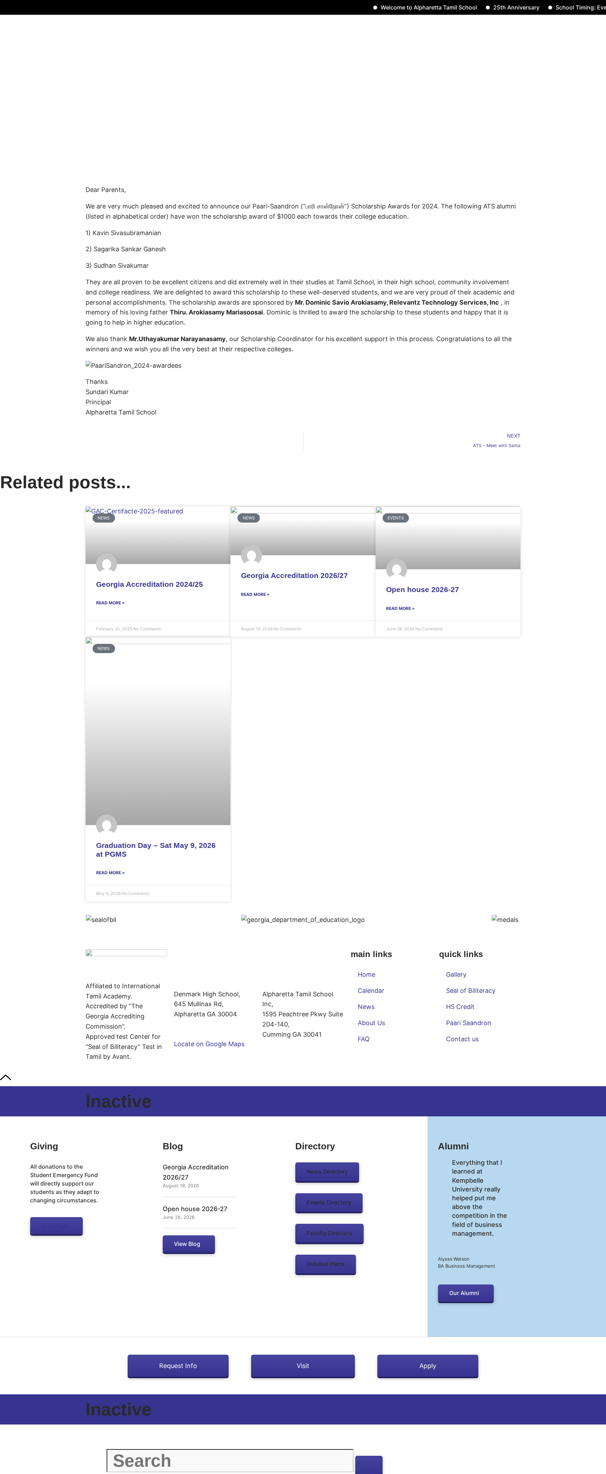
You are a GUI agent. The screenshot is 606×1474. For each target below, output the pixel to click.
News (366, 1006)
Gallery (456, 974)
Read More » (110, 602)
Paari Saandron (468, 1023)
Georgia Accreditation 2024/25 (149, 584)
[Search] (369, 1465)
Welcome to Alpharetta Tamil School (407, 7)
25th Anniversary (495, 7)
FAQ (364, 1039)
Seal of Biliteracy (471, 990)
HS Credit (460, 1006)
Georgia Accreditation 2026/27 (294, 575)
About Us (371, 1023)
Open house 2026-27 (422, 589)
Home (366, 974)
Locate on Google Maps (209, 1044)
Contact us (462, 1039)
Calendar (371, 990)
